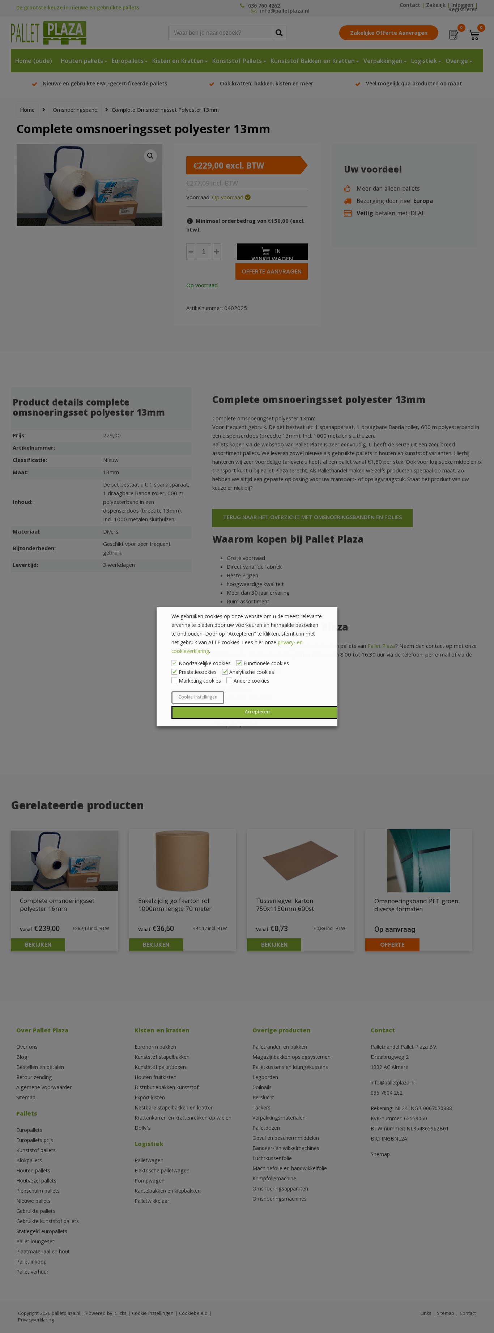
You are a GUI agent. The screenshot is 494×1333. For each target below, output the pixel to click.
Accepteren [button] (257, 712)
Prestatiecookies (198, 672)
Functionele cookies (266, 664)
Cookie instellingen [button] (197, 697)
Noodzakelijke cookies (205, 664)
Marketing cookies (200, 681)
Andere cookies (251, 681)
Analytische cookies (251, 672)
